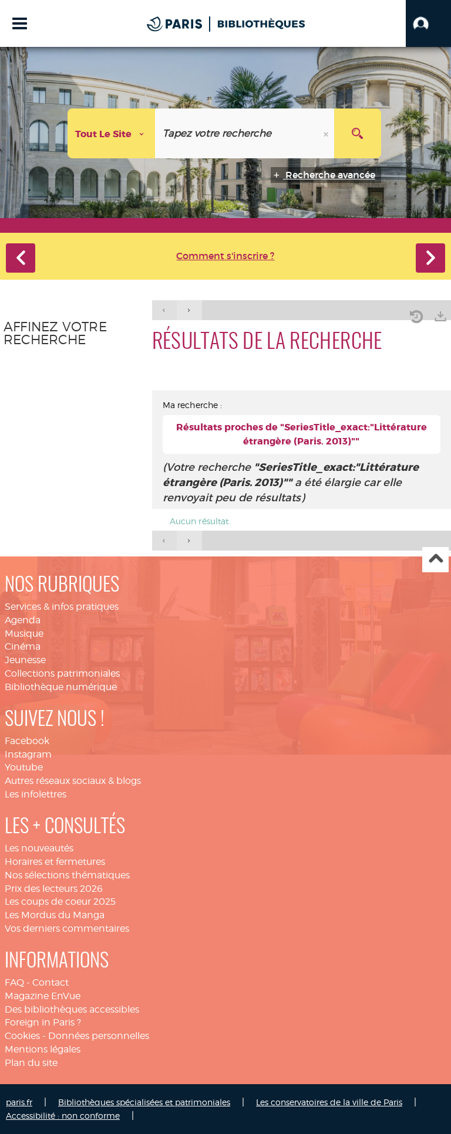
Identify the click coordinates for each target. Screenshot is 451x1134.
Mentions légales (42, 1049)
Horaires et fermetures (55, 861)
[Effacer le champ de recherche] (327, 133)
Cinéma (23, 646)
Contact (50, 982)
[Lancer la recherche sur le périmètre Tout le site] (357, 133)
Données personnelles (98, 1035)
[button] (428, 23)
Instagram (28, 754)
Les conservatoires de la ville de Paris (329, 1102)
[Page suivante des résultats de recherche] (189, 310)
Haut (435, 559)
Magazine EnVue (42, 995)
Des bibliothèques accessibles (72, 1009)
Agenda (23, 620)
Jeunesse (25, 660)
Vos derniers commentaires (67, 928)
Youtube (24, 767)
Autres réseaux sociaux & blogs (73, 780)
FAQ (14, 982)
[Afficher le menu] (20, 23)
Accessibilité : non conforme (63, 1116)
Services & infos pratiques (62, 606)
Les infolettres (35, 794)
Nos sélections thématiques (67, 875)
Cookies (22, 1035)
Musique (24, 633)
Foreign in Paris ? (43, 1022)
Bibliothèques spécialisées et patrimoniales (144, 1102)
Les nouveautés (39, 848)
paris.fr (19, 1102)
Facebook (27, 740)
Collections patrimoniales (62, 673)
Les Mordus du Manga (55, 915)
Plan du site (31, 1062)
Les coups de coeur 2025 (60, 901)
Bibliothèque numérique (61, 686)
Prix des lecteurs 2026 (54, 888)
